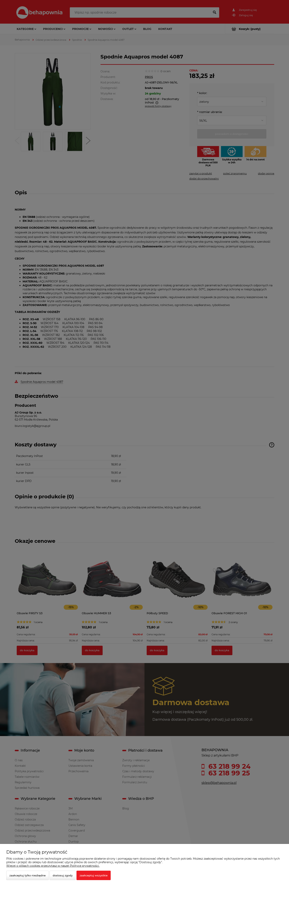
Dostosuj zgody (63, 875)
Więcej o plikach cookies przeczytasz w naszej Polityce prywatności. (52, 866)
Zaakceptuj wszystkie (94, 875)
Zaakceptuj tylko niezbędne (27, 875)
